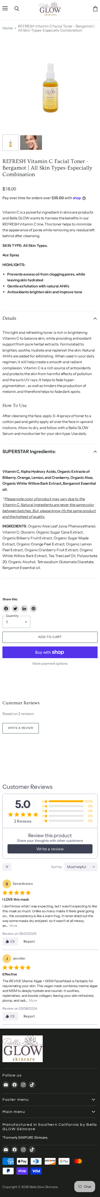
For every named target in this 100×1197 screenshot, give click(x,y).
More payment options (50, 663)
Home (7, 28)
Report (29, 941)
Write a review (20, 728)
